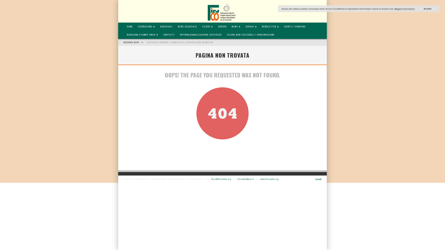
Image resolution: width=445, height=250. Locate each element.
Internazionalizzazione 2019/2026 (201, 34)
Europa (222, 26)
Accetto (427, 8)
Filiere (206, 26)
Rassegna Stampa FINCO (141, 34)
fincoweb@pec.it (245, 179)
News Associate (187, 26)
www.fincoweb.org (269, 179)
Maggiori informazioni (405, 8)
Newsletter (269, 26)
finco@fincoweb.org (221, 179)
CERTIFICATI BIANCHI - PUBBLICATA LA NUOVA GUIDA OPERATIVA (180, 42)
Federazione (145, 26)
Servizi (250, 26)
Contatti (169, 34)
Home (130, 26)
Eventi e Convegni (295, 26)
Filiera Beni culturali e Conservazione (251, 34)
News (235, 26)
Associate (166, 26)
